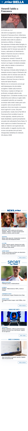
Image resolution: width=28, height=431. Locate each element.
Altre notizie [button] (22, 257)
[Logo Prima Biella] (14, 2)
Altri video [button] (23, 335)
